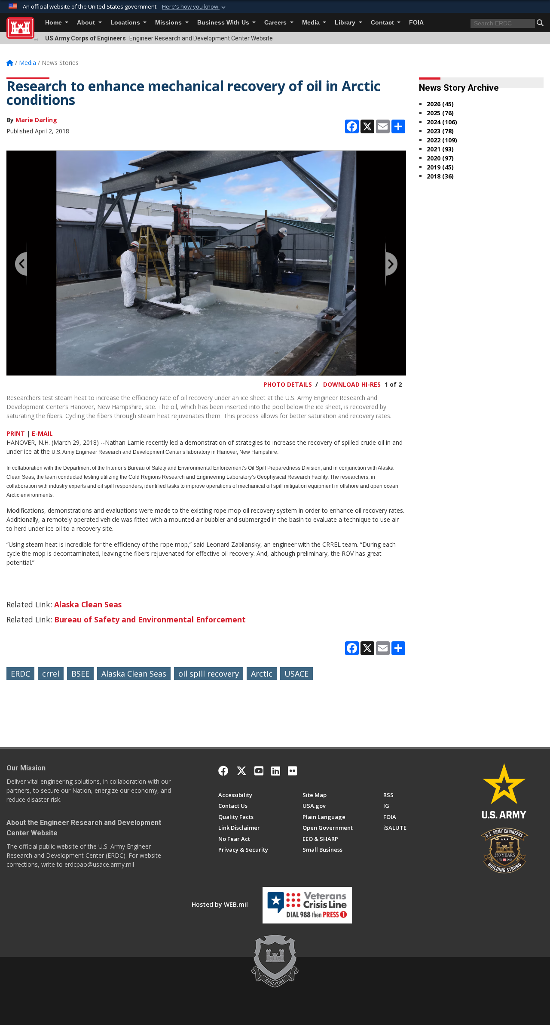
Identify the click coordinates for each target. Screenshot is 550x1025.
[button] (194, 7)
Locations (126, 22)
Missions (169, 22)
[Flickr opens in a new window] (292, 771)
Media (311, 22)
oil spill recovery (208, 673)
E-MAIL (42, 433)
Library (346, 22)
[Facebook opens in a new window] (223, 771)
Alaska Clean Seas (88, 604)
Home (54, 22)
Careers (276, 22)
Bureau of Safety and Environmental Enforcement (150, 619)
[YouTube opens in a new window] (258, 771)
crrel (50, 673)
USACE (296, 673)
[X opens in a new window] (241, 771)
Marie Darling (36, 120)
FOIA (416, 22)
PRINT (15, 433)
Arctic (261, 673)
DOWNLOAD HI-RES (352, 384)
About (87, 22)
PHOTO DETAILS (287, 384)
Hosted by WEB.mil (220, 904)
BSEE (80, 673)
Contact (383, 22)
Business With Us (224, 22)
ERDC (20, 673)
